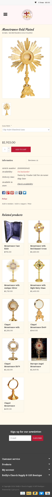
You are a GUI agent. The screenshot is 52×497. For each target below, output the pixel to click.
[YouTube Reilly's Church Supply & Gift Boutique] (28, 446)
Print (29, 204)
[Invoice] (22, 493)
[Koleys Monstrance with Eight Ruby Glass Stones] (39, 270)
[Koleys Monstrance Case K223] (13, 231)
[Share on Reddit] (16, 192)
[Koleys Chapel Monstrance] (13, 388)
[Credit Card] (47, 493)
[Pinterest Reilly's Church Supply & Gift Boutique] (23, 446)
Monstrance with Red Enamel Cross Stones (38, 247)
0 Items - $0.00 (44, 2)
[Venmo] (41, 493)
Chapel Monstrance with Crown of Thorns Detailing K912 (12, 326)
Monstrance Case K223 (12, 247)
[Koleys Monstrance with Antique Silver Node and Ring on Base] (13, 270)
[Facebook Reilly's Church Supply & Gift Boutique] (18, 446)
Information (7, 160)
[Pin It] (12, 192)
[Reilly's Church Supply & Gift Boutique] (31, 14)
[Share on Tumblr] (20, 192)
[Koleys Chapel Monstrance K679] (13, 349)
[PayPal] (28, 493)
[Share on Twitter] (24, 192)
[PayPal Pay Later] (35, 493)
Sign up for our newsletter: (26, 431)
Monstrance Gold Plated (21, 33)
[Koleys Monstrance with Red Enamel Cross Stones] (39, 231)
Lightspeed (15, 490)
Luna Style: (6, 126)
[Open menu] (5, 14)
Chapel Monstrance (9, 404)
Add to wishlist (8, 204)
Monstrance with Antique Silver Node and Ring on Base (12, 286)
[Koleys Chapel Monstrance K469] (39, 310)
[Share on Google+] (8, 192)
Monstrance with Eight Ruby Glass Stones (37, 286)
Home (4, 33)
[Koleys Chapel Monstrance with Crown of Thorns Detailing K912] (13, 310)
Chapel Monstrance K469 (38, 326)
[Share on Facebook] (3, 192)
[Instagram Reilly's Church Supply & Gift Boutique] (33, 446)
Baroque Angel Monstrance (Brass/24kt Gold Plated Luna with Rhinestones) (37, 365)
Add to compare (21, 204)
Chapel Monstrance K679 (12, 365)
